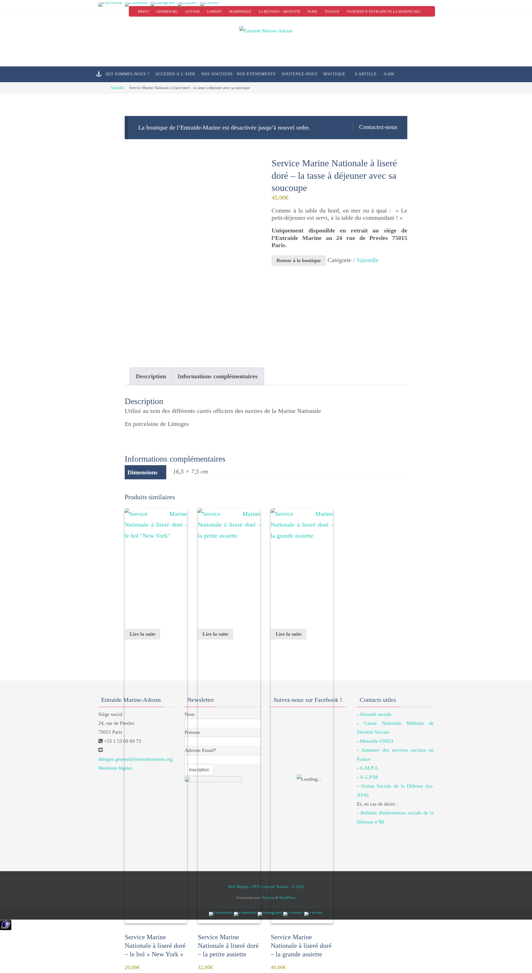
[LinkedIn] (136, 4)
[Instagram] (163, 4)
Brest (143, 12)
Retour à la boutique (299, 260)
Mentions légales (115, 768)
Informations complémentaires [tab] (218, 376)
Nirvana (268, 898)
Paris (313, 12)
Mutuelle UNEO (376, 741)
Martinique (240, 12)
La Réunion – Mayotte (279, 12)
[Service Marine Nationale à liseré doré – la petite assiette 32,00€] (229, 566)
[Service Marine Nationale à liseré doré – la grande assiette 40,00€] (302, 566)
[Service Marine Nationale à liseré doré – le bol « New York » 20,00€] (156, 566)
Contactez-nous (378, 126)
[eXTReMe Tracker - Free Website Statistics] (5, 928)
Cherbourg (167, 12)
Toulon (332, 12)
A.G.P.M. (369, 777)
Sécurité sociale (376, 714)
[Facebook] (110, 4)
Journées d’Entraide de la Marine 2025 (383, 12)
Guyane (192, 12)
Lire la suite (142, 634)
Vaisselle (117, 88)
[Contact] (187, 4)
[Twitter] (210, 4)
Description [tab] (151, 376)
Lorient (214, 12)
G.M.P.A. (369, 768)
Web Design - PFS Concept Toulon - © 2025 (266, 886)
